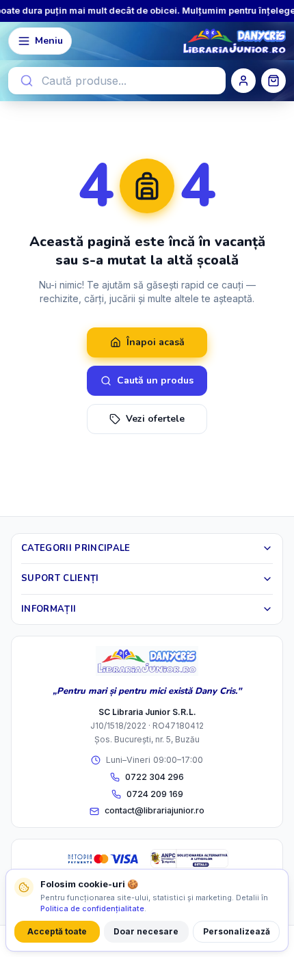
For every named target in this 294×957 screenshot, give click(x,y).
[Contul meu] (243, 80)
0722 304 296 (154, 777)
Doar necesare (145, 931)
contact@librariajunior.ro (154, 810)
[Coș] (273, 80)
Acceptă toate (57, 931)
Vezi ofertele (155, 418)
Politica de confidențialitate (92, 908)
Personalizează (236, 931)
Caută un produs (155, 380)
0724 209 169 (154, 794)
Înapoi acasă (155, 342)
